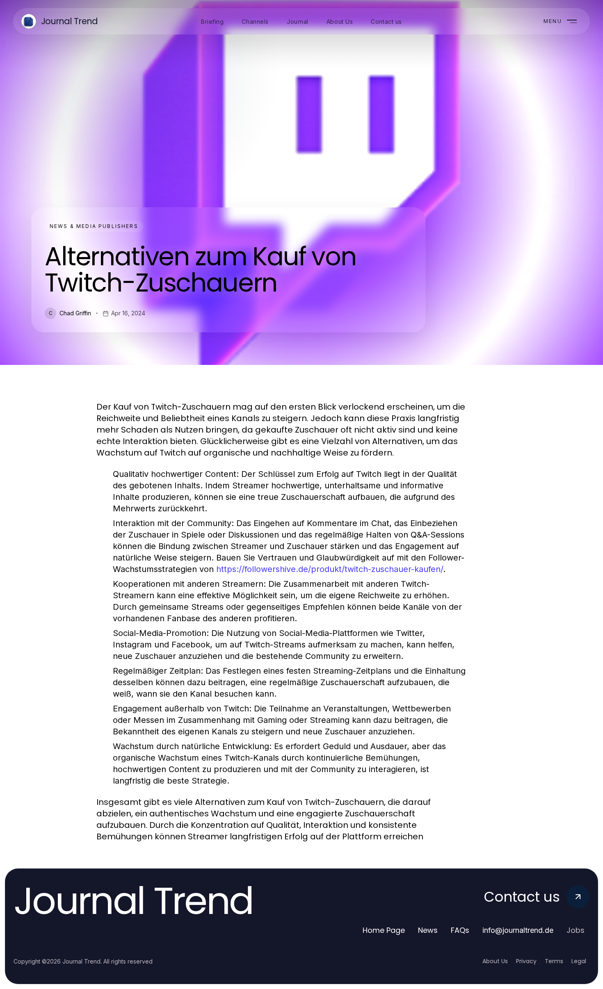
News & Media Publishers (94, 226)
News (428, 930)
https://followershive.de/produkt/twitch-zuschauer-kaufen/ (329, 569)
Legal (578, 961)
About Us (495, 961)
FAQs (460, 930)
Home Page (384, 930)
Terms (554, 961)
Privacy (526, 961)
